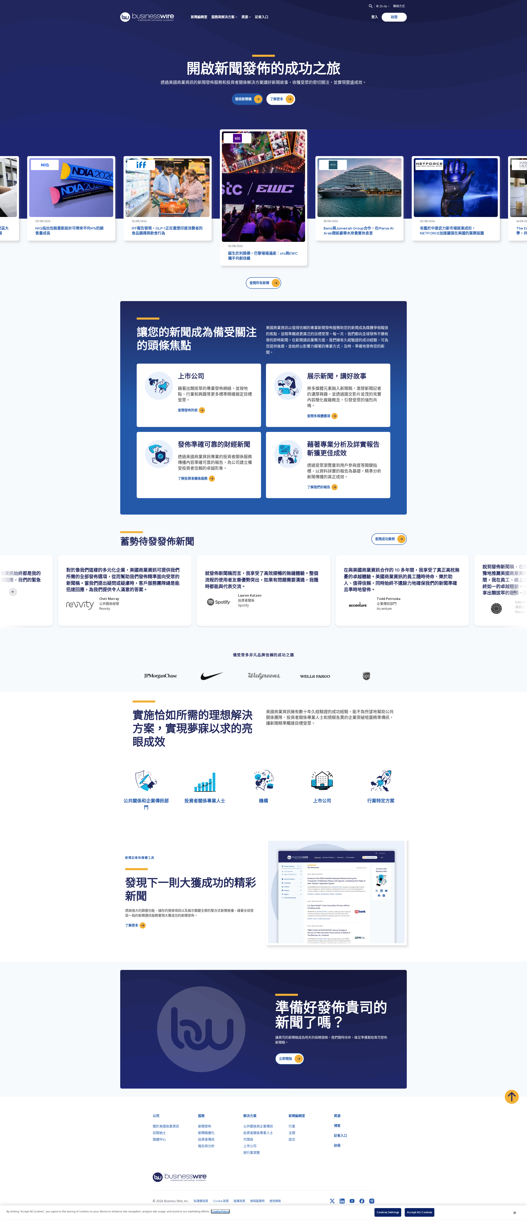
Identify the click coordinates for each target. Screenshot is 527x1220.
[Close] (515, 1213)
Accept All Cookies (419, 1212)
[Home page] (147, 17)
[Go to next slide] (514, 592)
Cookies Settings (388, 1212)
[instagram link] (371, 1201)
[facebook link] (361, 1201)
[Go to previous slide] (13, 592)
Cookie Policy (220, 1211)
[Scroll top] (512, 1097)
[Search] (371, 6)
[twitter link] (332, 1201)
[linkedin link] (342, 1201)
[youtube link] (352, 1201)
